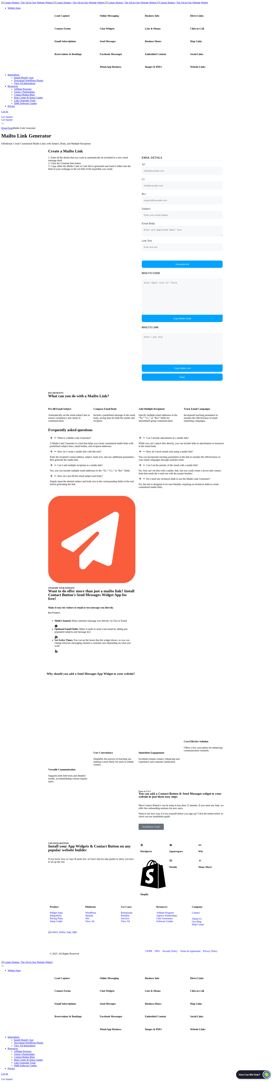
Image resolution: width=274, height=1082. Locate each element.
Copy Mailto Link (182, 368)
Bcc (144, 194)
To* (143, 164)
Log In (4, 111)
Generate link (182, 264)
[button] (253, 1074)
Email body (148, 223)
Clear (182, 377)
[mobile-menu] (2, 123)
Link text (147, 240)
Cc (143, 179)
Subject (146, 208)
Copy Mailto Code (182, 318)
